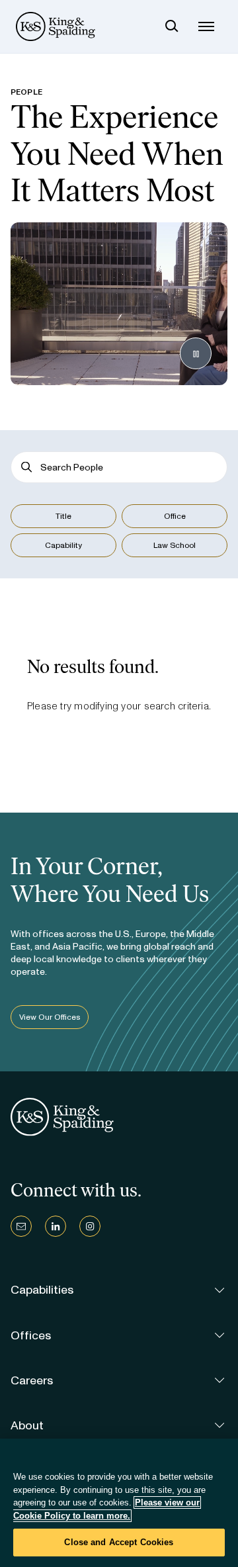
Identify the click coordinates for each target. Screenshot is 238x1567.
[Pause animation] (196, 353)
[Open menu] (206, 26)
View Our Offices (49, 1017)
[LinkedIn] (55, 1226)
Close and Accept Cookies (118, 1542)
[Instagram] (89, 1226)
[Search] (172, 26)
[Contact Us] (21, 1226)
